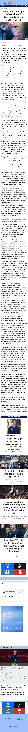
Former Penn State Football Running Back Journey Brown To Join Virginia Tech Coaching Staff (14, 507)
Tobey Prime (6, 45)
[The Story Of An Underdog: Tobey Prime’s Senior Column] (14, 666)
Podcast (10, 5)
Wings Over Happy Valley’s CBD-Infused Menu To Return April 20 (12, 693)
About (17, 5)
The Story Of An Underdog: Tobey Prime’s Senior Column (13, 669)
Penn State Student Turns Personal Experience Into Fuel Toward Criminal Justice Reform (13, 687)
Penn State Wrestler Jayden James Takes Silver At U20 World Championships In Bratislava (14, 545)
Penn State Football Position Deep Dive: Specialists (14, 473)
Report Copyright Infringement (20, 718)
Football (22, 5)
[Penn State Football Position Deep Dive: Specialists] (14, 468)
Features (4, 8)
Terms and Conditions (8, 717)
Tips (14, 5)
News (5, 5)
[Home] (8, 3)
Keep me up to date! (8, 596)
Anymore (8, 244)
